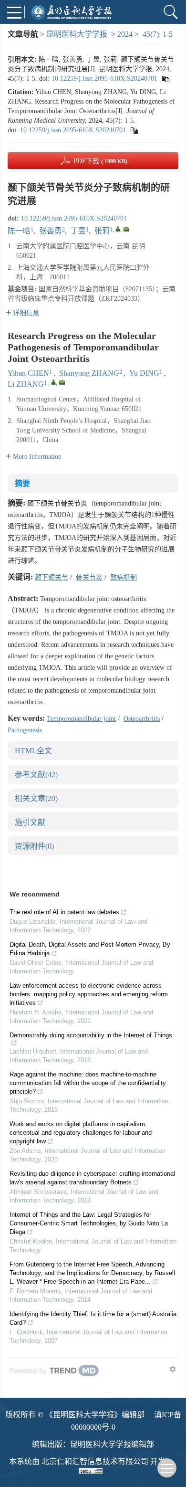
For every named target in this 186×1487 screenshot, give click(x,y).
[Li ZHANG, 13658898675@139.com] (53, 382)
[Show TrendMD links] (172, 1369)
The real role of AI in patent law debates (64, 912)
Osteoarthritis (142, 718)
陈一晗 (19, 231)
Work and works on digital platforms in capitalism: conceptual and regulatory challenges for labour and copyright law (81, 1132)
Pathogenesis (25, 730)
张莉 (102, 231)
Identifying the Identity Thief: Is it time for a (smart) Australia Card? (93, 1318)
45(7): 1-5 (158, 34)
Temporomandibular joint (81, 718)
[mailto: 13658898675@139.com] (62, 382)
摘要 (22, 483)
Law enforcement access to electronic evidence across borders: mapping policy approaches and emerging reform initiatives (89, 994)
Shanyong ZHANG (89, 373)
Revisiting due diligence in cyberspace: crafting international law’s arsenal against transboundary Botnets (92, 1178)
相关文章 (36, 798)
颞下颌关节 (51, 577)
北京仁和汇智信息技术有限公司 (94, 1461)
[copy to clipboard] (134, 130)
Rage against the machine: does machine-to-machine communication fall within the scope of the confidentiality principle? (88, 1083)
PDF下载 (100, 161)
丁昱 (78, 231)
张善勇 (50, 231)
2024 (125, 34)
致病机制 (123, 577)
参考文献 (36, 774)
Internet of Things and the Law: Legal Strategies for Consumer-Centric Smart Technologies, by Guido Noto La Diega (89, 1223)
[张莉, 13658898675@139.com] (117, 229)
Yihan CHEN (28, 373)
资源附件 (34, 846)
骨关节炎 (89, 577)
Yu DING (144, 373)
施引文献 (30, 822)
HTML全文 (33, 751)
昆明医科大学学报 (76, 34)
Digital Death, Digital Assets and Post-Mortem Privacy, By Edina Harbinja (90, 949)
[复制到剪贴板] (165, 78)
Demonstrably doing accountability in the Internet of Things (91, 1035)
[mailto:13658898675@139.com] (126, 229)
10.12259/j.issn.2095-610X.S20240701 (104, 78)
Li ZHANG (26, 384)
